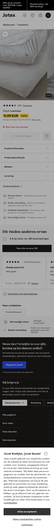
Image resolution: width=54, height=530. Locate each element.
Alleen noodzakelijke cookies (27, 519)
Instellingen (27, 525)
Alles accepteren (27, 511)
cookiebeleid (10, 502)
